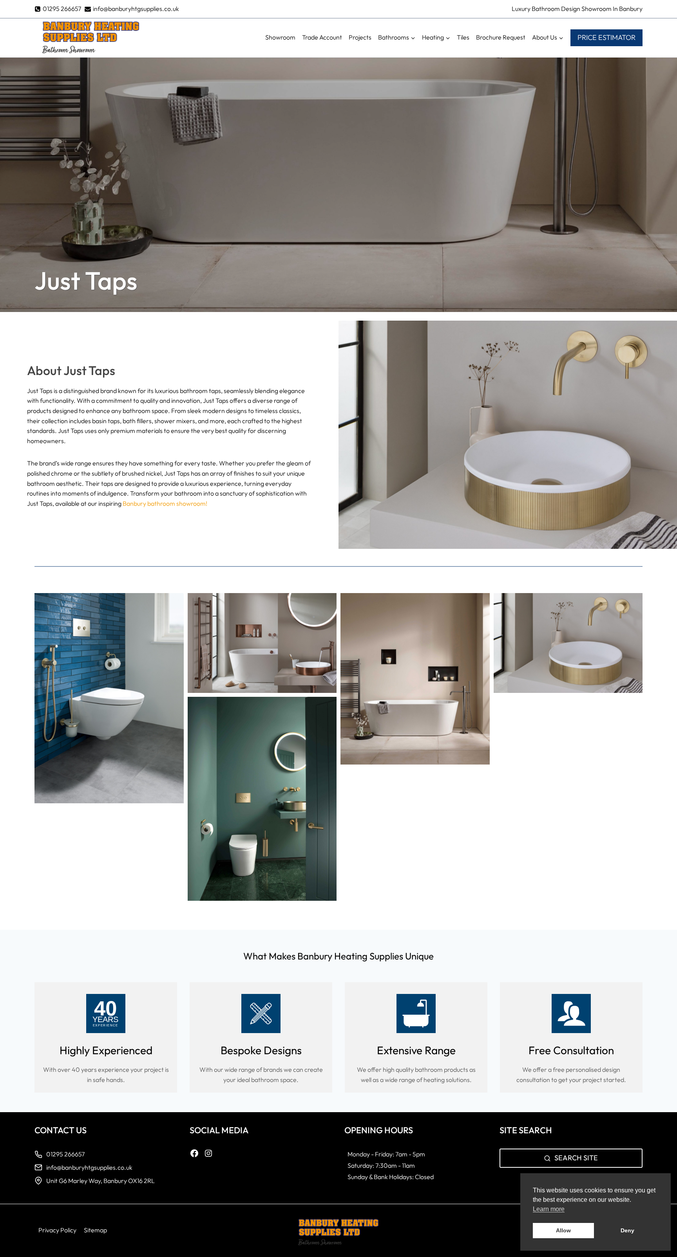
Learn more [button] (549, 1209)
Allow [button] (563, 1230)
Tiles (463, 37)
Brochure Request (500, 37)
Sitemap (95, 1230)
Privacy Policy (57, 1230)
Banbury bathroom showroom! (165, 503)
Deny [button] (627, 1230)
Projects (360, 37)
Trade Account (322, 37)
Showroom (280, 37)
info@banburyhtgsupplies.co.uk (90, 1167)
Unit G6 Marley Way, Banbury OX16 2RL (101, 1181)
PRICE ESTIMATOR (606, 37)
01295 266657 (65, 1154)
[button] (109, 698)
